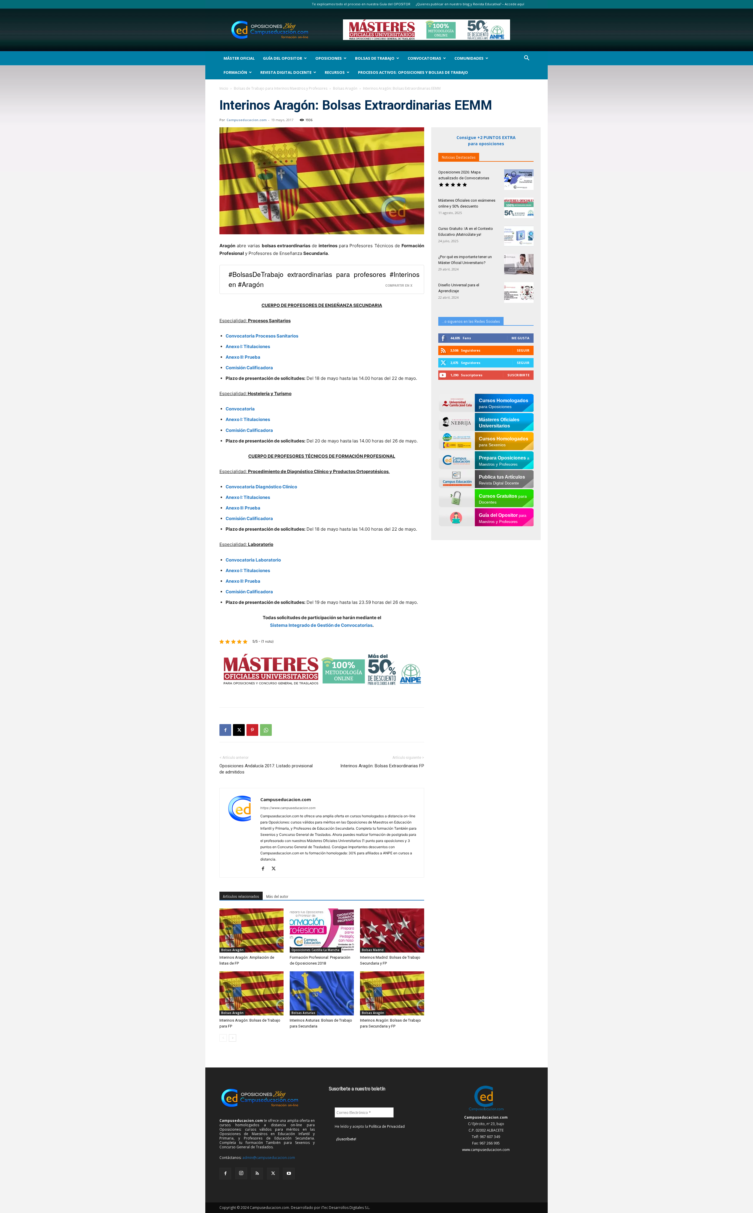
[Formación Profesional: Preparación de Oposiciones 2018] (322, 930)
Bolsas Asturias (303, 1013)
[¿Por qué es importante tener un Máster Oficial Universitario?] (519, 264)
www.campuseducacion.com (486, 1149)
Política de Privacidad (387, 1126)
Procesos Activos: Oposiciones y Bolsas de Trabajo (413, 72)
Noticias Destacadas (459, 157)
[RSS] (257, 1173)
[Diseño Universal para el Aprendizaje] (519, 292)
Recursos (335, 72)
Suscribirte (518, 375)
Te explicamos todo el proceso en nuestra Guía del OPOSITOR (361, 4)
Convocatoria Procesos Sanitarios (262, 336)
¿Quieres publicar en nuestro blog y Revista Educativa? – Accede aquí (470, 4)
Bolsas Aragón (345, 88)
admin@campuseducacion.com (268, 1157)
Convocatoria (240, 409)
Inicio (223, 88)
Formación (235, 72)
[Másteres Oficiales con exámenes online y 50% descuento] (519, 208)
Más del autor (277, 896)
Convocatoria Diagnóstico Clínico (261, 486)
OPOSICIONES (328, 58)
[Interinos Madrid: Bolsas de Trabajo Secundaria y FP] (392, 930)
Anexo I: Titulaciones (248, 346)
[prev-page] (223, 1038)
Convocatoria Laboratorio (253, 560)
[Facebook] (225, 730)
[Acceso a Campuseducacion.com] (486, 1111)
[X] (239, 730)
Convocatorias (424, 58)
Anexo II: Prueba (243, 357)
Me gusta (520, 338)
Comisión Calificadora (249, 518)
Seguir (523, 350)
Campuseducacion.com (246, 120)
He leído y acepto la (370, 1126)
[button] (526, 58)
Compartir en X (398, 285)
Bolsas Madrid (373, 950)
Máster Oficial (239, 58)
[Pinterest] (252, 730)
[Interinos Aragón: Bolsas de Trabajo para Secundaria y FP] (392, 993)
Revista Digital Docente (285, 72)
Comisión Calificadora (249, 367)
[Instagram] (241, 1173)
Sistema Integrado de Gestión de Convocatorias (321, 625)
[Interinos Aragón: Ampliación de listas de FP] (251, 930)
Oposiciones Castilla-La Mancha (315, 950)
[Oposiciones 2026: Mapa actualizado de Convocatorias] (519, 179)
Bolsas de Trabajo (374, 58)
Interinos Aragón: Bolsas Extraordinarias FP (382, 765)
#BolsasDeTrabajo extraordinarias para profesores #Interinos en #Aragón (324, 278)
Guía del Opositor (282, 58)
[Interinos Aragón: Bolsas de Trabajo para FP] (251, 993)
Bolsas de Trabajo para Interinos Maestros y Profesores (280, 88)
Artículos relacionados (241, 896)
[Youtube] (289, 1173)
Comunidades (469, 58)
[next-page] (232, 1038)
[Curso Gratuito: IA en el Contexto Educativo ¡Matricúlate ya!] (519, 236)
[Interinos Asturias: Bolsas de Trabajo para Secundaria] (322, 993)
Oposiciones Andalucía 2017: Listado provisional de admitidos (266, 769)
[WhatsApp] (266, 730)
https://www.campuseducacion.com (288, 808)
